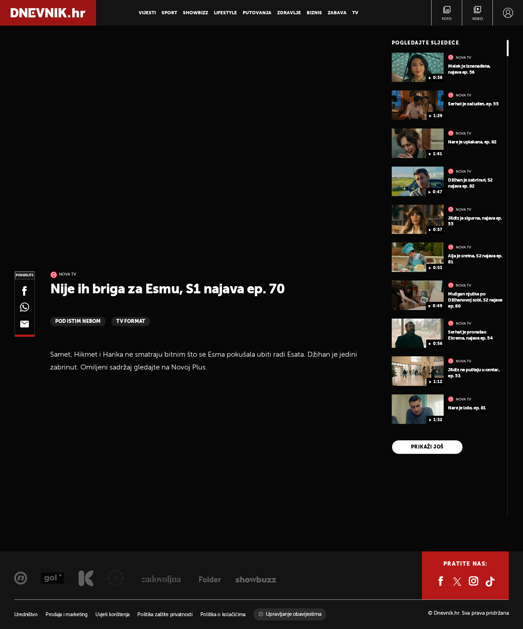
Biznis (314, 13)
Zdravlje (289, 13)
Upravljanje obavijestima (294, 614)
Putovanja (257, 13)
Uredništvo (26, 615)
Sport (169, 13)
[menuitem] (508, 13)
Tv (355, 13)
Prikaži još (427, 447)
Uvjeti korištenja (112, 615)
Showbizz (195, 13)
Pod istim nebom (78, 321)
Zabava (337, 13)
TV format (130, 321)
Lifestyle (225, 13)
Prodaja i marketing (67, 615)
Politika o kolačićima (222, 615)
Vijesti (147, 13)
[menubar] (508, 13)
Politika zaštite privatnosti (164, 615)
